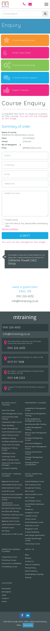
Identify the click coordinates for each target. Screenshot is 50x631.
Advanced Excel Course (11, 488)
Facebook (29, 509)
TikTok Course (30, 519)
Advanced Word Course (11, 524)
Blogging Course (31, 529)
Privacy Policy (30, 568)
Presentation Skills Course (12, 422)
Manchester (6, 588)
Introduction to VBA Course (12, 534)
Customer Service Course (11, 432)
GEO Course (29, 498)
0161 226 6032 (25, 296)
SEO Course (29, 491)
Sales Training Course (10, 435)
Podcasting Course (32, 544)
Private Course (11, 220)
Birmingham (6, 592)
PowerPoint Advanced (10, 518)
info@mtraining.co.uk (25, 301)
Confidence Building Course (12, 441)
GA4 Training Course (33, 485)
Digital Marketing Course (34, 481)
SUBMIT (25, 235)
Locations (7, 583)
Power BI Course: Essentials (12, 494)
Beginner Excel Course (10, 481)
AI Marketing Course (9, 567)
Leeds (4, 595)
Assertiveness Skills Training (35, 424)
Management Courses (35, 403)
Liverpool (5, 598)
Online (4, 601)
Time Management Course (12, 414)
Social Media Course (33, 501)
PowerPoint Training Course (12, 515)
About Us (29, 549)
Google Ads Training (33, 488)
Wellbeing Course (8, 453)
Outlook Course (8, 528)
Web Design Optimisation (35, 535)
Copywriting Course (9, 557)
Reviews (28, 558)
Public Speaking (8, 425)
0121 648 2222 (16, 377)
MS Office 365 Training (10, 511)
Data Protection (31, 571)
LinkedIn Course (31, 516)
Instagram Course (32, 513)
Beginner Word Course (10, 521)
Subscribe (28, 625)
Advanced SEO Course (33, 494)
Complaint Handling (9, 468)
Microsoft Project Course (11, 508)
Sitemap (28, 577)
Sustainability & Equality (34, 574)
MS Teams (6, 531)
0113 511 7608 (16, 361)
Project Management (10, 429)
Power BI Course (8, 491)
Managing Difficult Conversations (32, 463)
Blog (26, 555)
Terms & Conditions (10, 229)
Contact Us (29, 561)
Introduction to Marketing (11, 563)
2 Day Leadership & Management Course (33, 420)
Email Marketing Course (34, 522)
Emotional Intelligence (33, 443)
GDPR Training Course (10, 460)
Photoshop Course (9, 560)
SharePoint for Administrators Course (10, 504)
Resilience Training (9, 438)
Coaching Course (8, 456)
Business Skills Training (9, 404)
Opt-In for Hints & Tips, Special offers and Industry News (26, 224)
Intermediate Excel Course (12, 485)
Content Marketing (32, 532)
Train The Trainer (8, 410)
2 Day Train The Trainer (11, 445)
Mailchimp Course (32, 525)
